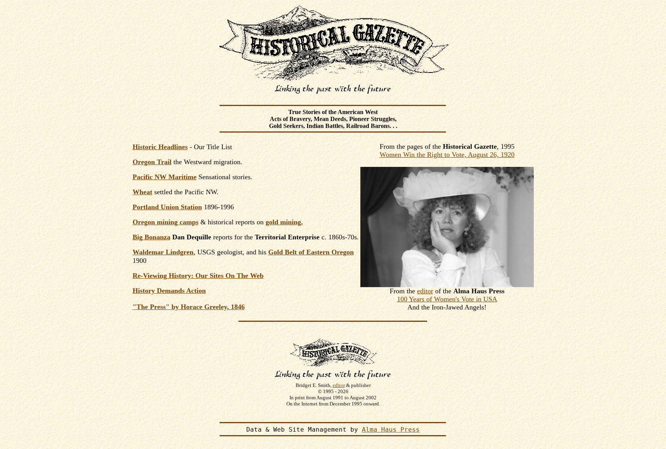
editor (425, 291)
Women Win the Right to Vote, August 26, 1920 (447, 154)
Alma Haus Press (391, 429)
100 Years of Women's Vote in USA (447, 299)
